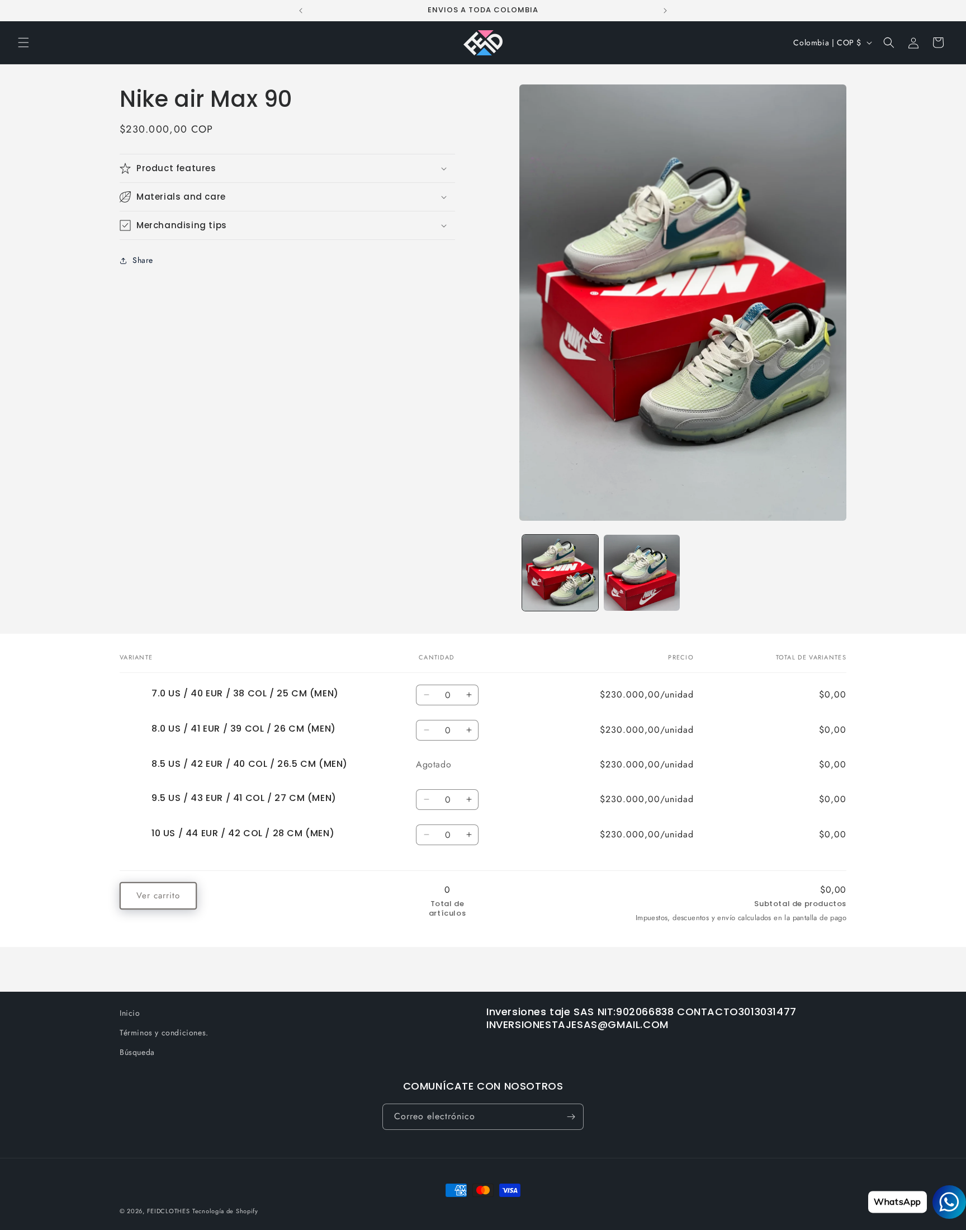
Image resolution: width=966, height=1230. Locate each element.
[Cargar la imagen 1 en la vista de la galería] (560, 573)
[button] (23, 42)
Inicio (130, 1013)
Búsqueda (137, 1052)
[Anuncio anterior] (300, 10)
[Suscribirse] (570, 1117)
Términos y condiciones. (164, 1032)
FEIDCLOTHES (168, 1211)
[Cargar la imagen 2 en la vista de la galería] (642, 573)
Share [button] (142, 260)
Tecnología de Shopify (225, 1211)
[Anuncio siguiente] (665, 10)
